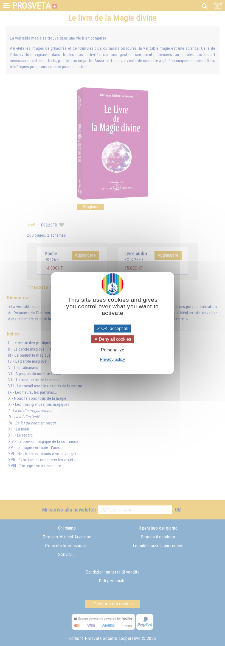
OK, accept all (114, 328)
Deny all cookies (114, 339)
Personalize (112, 350)
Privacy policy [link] (112, 359)
